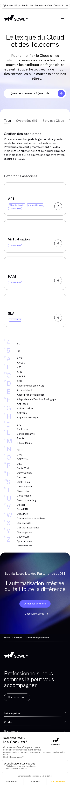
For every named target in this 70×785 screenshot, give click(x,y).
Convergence (24, 532)
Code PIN (22, 509)
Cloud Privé (23, 491)
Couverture (23, 537)
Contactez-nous (17, 697)
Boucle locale (24, 443)
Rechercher (61, 93)
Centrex (21, 477)
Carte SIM (23, 468)
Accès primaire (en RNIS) (31, 395)
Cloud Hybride (25, 486)
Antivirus (22, 413)
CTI (19, 464)
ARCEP (21, 376)
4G (18, 344)
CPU (19, 455)
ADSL (20, 358)
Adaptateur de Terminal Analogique (36, 399)
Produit (9, 722)
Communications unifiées (31, 518)
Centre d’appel (25, 473)
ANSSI (21, 363)
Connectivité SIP (26, 523)
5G (18, 351)
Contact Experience (28, 527)
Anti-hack (22, 404)
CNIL (20, 450)
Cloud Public (24, 496)
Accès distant (24, 390)
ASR (19, 381)
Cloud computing (26, 500)
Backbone (22, 429)
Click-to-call (24, 482)
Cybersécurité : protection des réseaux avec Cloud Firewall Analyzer (36, 5)
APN (19, 372)
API (19, 367)
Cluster (21, 505)
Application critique (28, 417)
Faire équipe (12, 713)
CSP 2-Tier (23, 459)
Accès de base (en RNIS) (30, 386)
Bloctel (21, 438)
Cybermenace (24, 546)
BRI (19, 425)
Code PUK (22, 514)
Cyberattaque (24, 541)
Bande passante (26, 434)
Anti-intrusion (25, 408)
